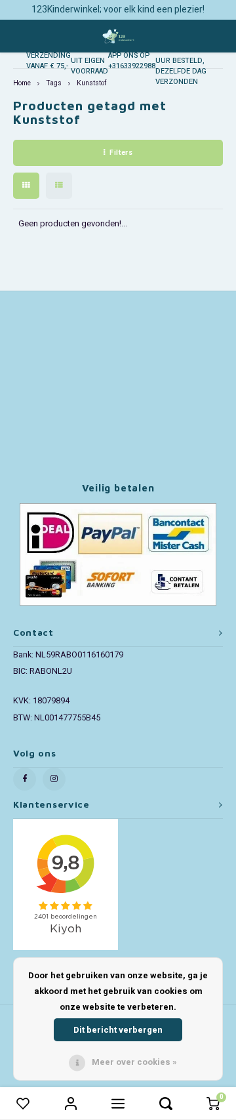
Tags (54, 83)
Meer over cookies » (134, 1062)
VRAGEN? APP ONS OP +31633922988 (131, 55)
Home (22, 83)
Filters (120, 152)
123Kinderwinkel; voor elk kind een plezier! (118, 9)
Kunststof (91, 83)
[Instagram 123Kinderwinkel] (54, 779)
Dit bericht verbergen (118, 1030)
